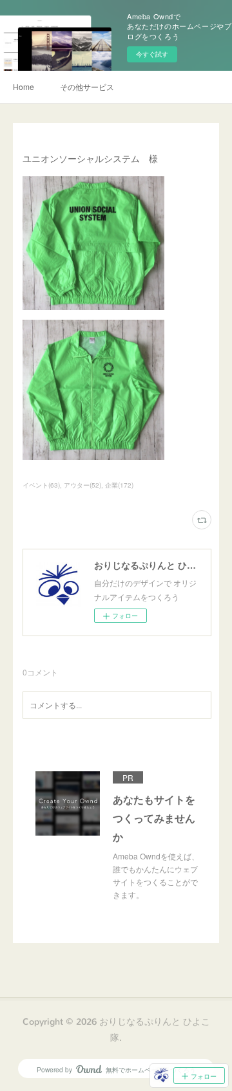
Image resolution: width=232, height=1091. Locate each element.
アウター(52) (82, 485)
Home (23, 86)
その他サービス (87, 86)
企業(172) (119, 485)
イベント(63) (41, 485)
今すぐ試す (152, 54)
